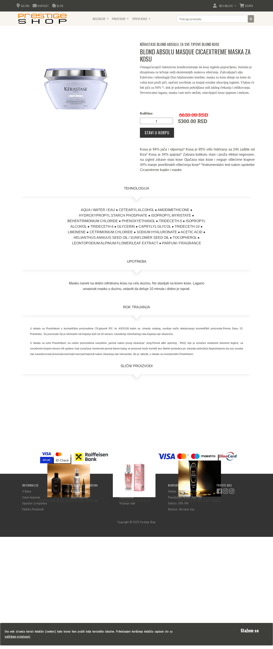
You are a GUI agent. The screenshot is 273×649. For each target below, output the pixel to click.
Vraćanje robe (127, 503)
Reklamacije (126, 497)
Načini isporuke (80, 497)
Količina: (146, 113)
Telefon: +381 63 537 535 (182, 491)
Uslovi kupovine (31, 497)
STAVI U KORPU (157, 132)
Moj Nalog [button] (225, 5)
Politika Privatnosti (33, 509)
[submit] (251, 19)
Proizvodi (119, 18)
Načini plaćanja (79, 491)
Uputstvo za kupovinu (34, 503)
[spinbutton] (156, 121)
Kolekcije (99, 18)
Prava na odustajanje (131, 491)
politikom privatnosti (17, 636)
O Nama (26, 491)
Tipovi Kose (140, 18)
